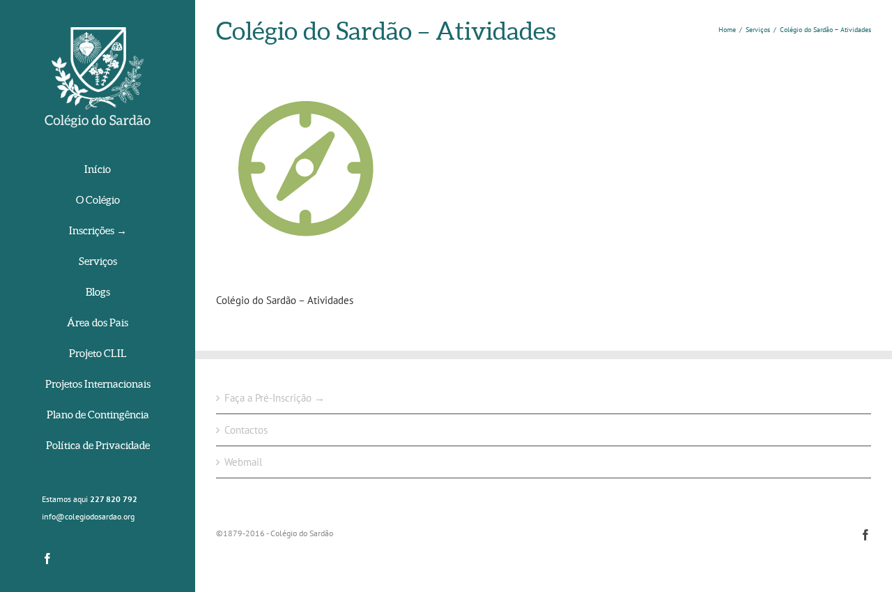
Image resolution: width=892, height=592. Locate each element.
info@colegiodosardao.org (88, 516)
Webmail (243, 462)
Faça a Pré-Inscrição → (274, 397)
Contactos (246, 430)
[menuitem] (97, 170)
